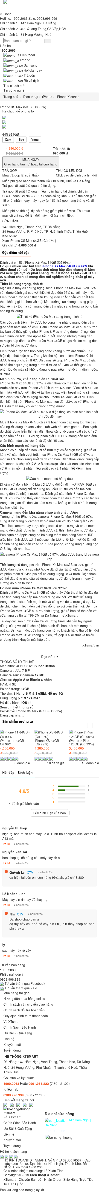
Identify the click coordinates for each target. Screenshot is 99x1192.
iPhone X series (67, 96)
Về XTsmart (11, 1021)
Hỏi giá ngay (33, 70)
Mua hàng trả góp (16, 993)
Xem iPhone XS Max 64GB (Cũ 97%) (29, 242)
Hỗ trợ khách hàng (13, 1151)
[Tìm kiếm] (47, 41)
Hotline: (14, 18)
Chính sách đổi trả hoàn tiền (24, 1010)
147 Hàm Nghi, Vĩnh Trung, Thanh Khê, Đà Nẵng (54, 1061)
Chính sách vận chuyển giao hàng (28, 1004)
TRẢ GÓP (20, 172)
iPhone (25, 60)
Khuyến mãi (12, 1044)
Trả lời (6, 844)
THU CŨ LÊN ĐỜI (76, 172)
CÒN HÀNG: (11, 221)
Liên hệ (8, 48)
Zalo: (43, 18)
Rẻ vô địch (31, 80)
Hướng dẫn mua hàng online (24, 998)
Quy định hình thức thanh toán (25, 1015)
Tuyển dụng (12, 1050)
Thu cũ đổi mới (14, 85)
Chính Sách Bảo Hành (19, 1027)
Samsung (31, 65)
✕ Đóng (6, 13)
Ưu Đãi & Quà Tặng (17, 1033)
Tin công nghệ (13, 90)
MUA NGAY (30, 161)
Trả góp (29, 75)
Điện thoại (27, 55)
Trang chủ (10, 96)
